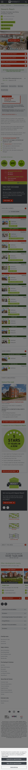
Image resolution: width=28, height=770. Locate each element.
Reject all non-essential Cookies (14, 763)
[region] (14, 759)
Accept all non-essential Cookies (14, 759)
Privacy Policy (5, 756)
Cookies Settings (14, 767)
